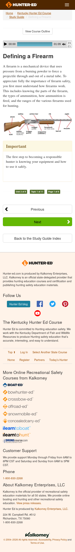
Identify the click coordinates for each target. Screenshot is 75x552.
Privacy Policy (59, 539)
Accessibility (44, 539)
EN (69, 43)
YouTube (37, 313)
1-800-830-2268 (13, 478)
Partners (39, 360)
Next (37, 221)
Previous (37, 209)
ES (69, 46)
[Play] (5, 44)
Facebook (40, 304)
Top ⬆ (12, 352)
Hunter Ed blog (18, 304)
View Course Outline (37, 31)
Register (24, 360)
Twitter (52, 304)
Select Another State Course (49, 352)
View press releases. (29, 503)
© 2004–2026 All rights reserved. (20, 539)
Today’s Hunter (58, 360)
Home (9, 13)
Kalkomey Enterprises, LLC (51, 509)
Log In (24, 352)
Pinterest (65, 304)
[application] (37, 44)
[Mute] (63, 44)
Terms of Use (37, 542)
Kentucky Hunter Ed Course (34, 13)
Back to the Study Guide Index (37, 238)
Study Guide (16, 17)
